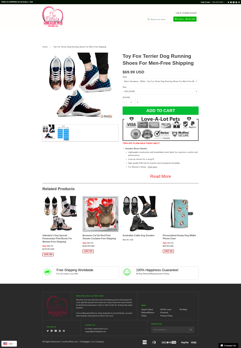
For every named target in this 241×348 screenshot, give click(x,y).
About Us (189, 35)
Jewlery (172, 35)
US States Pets (130, 35)
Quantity (126, 97)
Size (124, 87)
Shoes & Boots (153, 35)
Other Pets (109, 35)
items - (186, 19)
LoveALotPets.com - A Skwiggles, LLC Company (82, 341)
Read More (160, 176)
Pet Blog (183, 309)
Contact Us (229, 345)
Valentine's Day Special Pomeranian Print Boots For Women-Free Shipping (57, 238)
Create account (190, 13)
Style (125, 77)
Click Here (152, 167)
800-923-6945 (217, 2)
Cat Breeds (90, 35)
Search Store (147, 309)
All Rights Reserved (51, 341)
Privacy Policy (166, 316)
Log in (178, 13)
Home (45, 47)
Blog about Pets (88, 313)
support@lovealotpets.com (95, 332)
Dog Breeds (71, 35)
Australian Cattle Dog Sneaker (139, 235)
